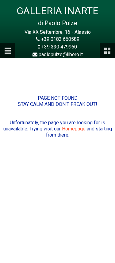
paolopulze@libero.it (61, 54)
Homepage (74, 129)
